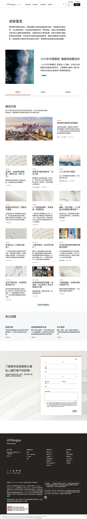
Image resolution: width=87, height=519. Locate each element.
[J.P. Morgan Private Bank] (14, 4)
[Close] (84, 516)
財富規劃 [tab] (68, 92)
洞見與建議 (43, 4)
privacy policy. (39, 517)
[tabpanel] (43, 225)
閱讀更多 (44, 75)
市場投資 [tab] (43, 92)
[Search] (63, 5)
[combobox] (61, 372)
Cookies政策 (69, 458)
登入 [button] (69, 4)
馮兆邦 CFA (38, 187)
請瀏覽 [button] (8, 482)
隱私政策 (75, 405)
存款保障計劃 (17, 501)
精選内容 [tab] (17, 92)
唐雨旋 (58, 136)
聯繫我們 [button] (77, 4)
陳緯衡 (64, 136)
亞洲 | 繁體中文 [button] (77, 1)
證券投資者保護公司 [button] (15, 492)
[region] (43, 516)
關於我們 (50, 4)
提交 (75, 411)
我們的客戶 (35, 4)
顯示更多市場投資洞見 (43, 304)
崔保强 (63, 180)
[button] (70, 1)
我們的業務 (28, 4)
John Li (61, 136)
